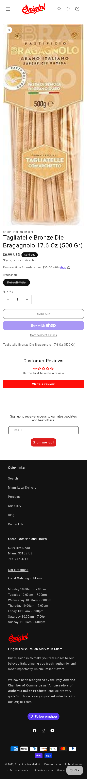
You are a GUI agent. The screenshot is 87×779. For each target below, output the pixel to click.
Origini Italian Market (27, 764)
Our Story (14, 505)
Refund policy (73, 764)
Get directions (18, 570)
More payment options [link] (43, 335)
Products (14, 496)
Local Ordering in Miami (25, 578)
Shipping (8, 260)
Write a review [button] (43, 384)
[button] (8, 8)
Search (13, 478)
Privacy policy (52, 764)
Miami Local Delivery (22, 487)
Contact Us (15, 524)
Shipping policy (43, 770)
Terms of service (20, 770)
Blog (11, 515)
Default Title (18, 283)
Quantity (8, 291)
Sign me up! (43, 442)
